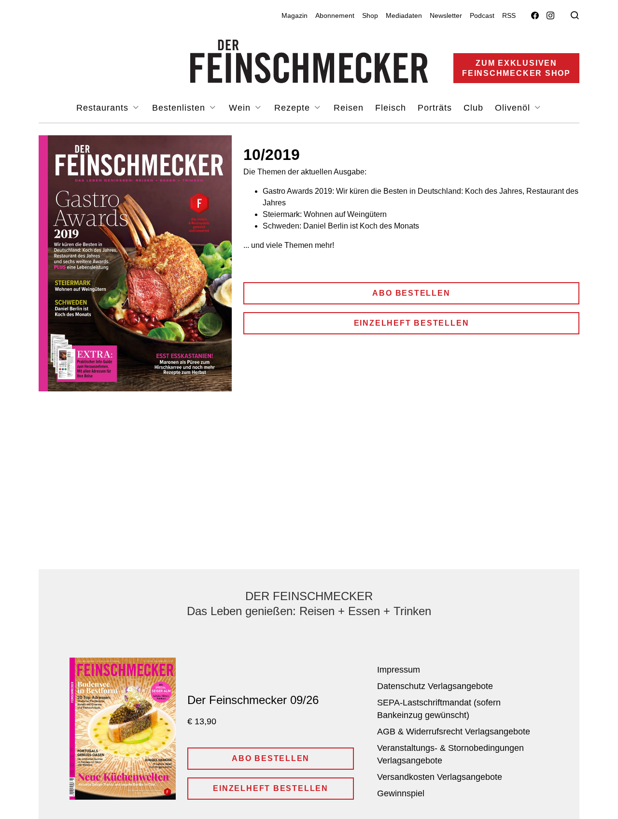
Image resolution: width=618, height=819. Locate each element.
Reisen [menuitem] (349, 108)
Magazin (294, 15)
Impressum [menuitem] (398, 670)
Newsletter (446, 15)
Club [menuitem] (473, 108)
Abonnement (334, 15)
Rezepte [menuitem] (293, 108)
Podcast (482, 15)
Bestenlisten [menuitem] (180, 108)
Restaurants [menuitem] (103, 108)
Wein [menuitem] (241, 108)
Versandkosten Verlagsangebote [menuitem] (439, 777)
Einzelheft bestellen (411, 323)
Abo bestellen (411, 293)
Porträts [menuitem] (435, 108)
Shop (370, 15)
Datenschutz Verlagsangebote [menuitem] (435, 686)
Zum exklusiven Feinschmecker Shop (516, 68)
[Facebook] (535, 16)
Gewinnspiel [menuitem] (400, 793)
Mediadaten (404, 15)
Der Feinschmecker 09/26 (253, 699)
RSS (509, 15)
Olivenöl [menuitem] (514, 108)
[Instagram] (550, 16)
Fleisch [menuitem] (390, 108)
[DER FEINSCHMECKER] (309, 61)
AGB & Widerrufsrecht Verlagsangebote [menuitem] (453, 731)
